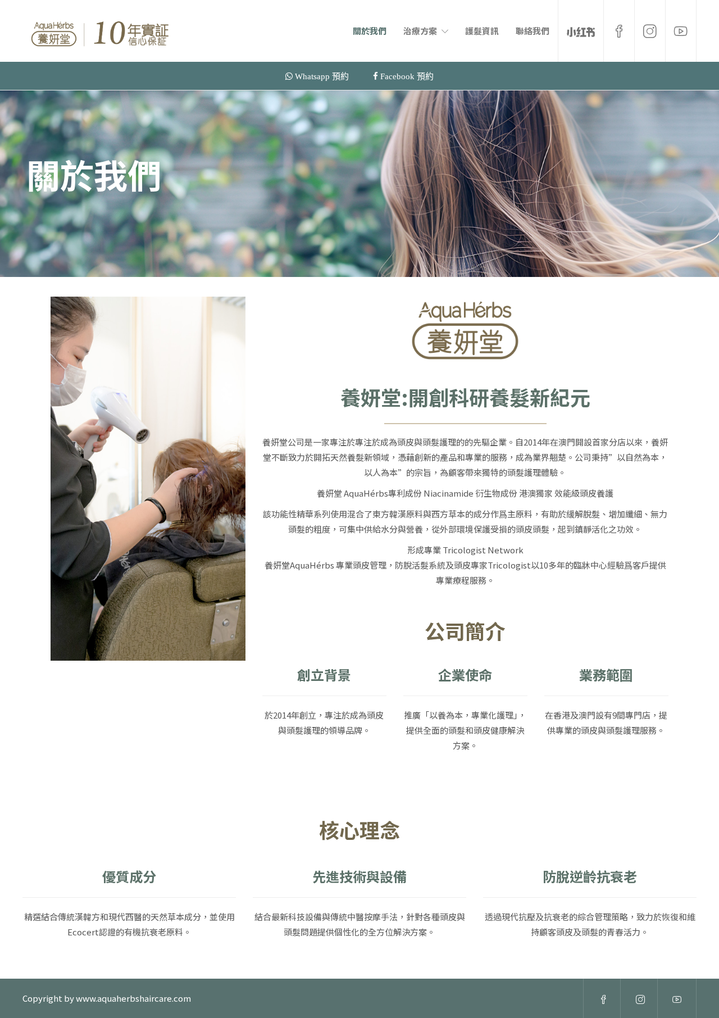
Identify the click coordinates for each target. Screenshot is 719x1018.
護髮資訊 (482, 31)
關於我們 (369, 31)
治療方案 (420, 31)
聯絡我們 (532, 31)
